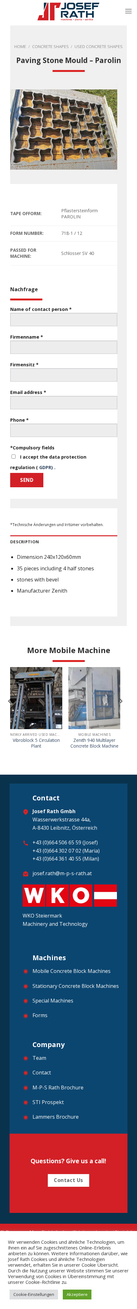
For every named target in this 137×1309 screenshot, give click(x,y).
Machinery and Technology (55, 923)
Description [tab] (24, 542)
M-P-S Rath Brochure (57, 1087)
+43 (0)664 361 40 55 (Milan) (65, 858)
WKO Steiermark (43, 915)
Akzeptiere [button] (77, 1294)
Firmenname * (26, 337)
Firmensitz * (24, 365)
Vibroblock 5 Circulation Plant (36, 743)
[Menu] (128, 11)
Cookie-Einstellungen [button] (33, 1294)
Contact (41, 1072)
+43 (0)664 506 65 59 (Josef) (65, 842)
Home (20, 46)
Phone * (19, 420)
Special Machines (52, 1000)
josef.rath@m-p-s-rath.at (62, 873)
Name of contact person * (41, 309)
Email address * (28, 392)
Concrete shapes (50, 46)
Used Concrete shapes (99, 46)
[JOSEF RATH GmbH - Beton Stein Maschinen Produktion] (68, 11)
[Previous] (10, 713)
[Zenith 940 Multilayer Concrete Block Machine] (94, 698)
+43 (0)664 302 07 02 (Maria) (66, 850)
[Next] (121, 713)
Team (39, 1057)
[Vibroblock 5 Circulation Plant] (36, 698)
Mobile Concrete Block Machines (71, 971)
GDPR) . (47, 467)
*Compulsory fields (32, 448)
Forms (39, 1015)
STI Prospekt (48, 1102)
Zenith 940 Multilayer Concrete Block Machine (94, 743)
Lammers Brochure (55, 1116)
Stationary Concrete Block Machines (75, 985)
